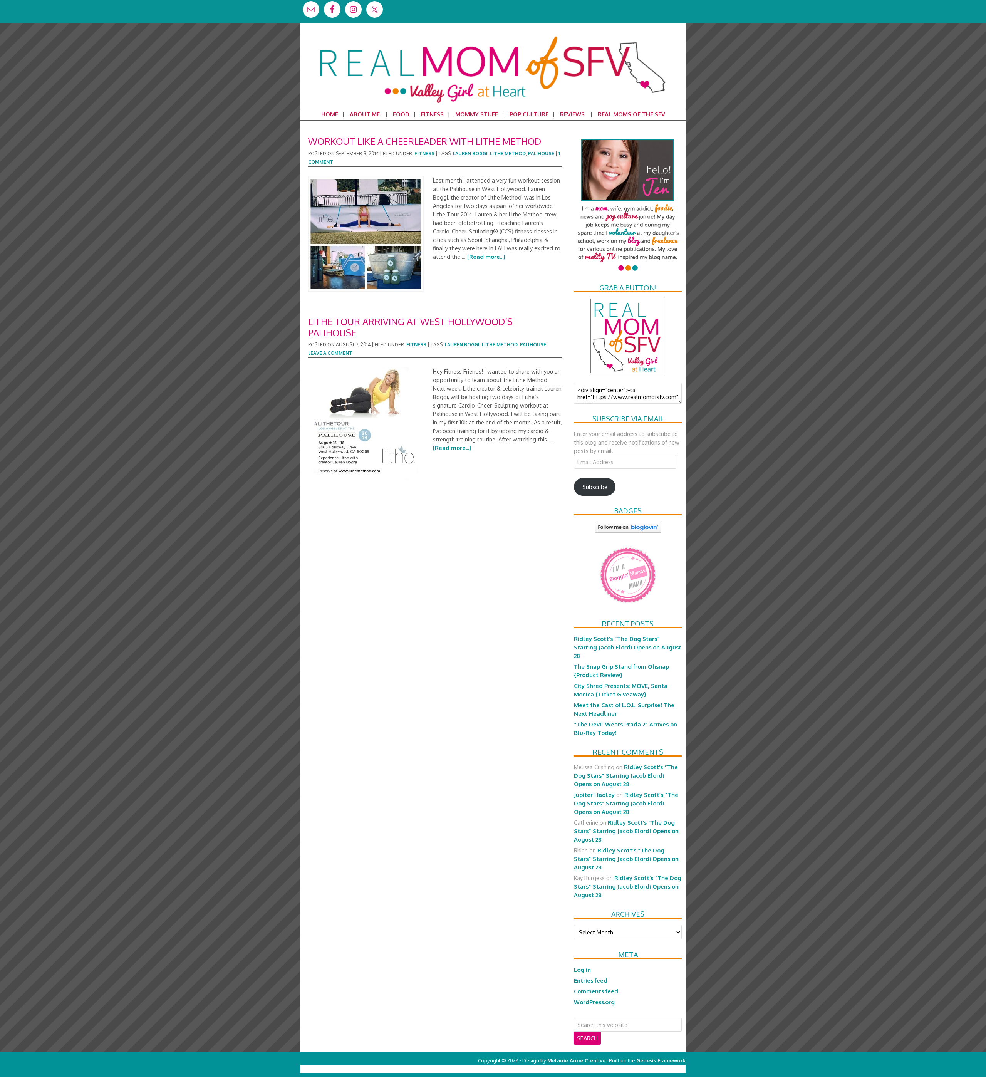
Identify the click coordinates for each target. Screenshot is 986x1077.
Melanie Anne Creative (576, 1060)
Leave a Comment (330, 353)
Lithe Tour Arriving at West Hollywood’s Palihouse (410, 327)
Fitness (424, 153)
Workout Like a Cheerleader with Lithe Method (424, 141)
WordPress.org (594, 1001)
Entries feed (590, 980)
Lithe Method (508, 153)
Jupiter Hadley (594, 794)
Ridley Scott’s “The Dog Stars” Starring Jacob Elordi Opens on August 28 (627, 647)
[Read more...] (486, 256)
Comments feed (596, 991)
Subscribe (594, 486)
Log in (582, 969)
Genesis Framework (661, 1060)
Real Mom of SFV (493, 36)
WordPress (652, 1068)
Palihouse (541, 153)
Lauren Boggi (470, 153)
